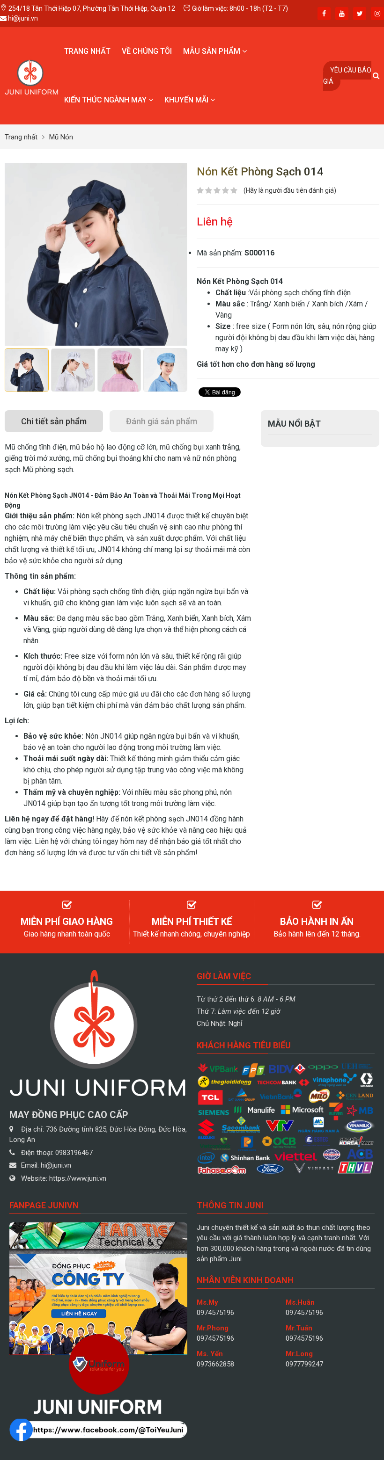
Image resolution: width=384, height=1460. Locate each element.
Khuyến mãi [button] (187, 99)
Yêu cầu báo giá (347, 75)
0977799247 (304, 1364)
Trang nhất (87, 51)
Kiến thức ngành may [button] (106, 99)
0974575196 (215, 1312)
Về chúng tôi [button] (147, 51)
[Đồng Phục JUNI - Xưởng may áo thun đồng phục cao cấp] (32, 75)
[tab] (54, 421)
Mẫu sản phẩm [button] (212, 51)
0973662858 (215, 1364)
